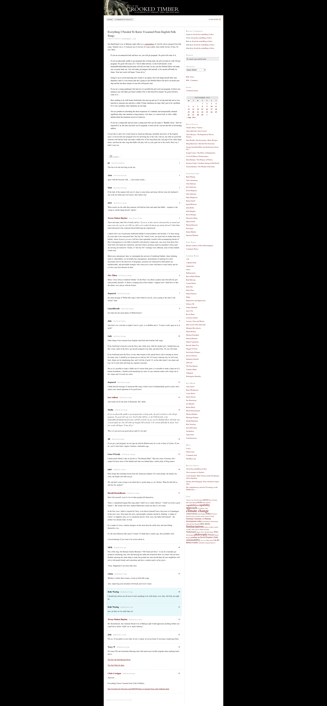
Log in (188, 448)
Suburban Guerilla (192, 359)
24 (179, 647)
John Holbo (190, 208)
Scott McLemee (191, 428)
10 (179, 336)
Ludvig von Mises (209, 527)
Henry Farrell (190, 201)
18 (179, 547)
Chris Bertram (191, 184)
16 (179, 469)
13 (179, 410)
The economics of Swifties (195, 472)
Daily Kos (189, 287)
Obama (198, 532)
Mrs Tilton (112, 275)
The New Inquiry (192, 366)
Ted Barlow (190, 431)
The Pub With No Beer (116, 665)
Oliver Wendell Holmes (207, 532)
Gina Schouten (191, 194)
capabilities (192, 505)
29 (202, 114)
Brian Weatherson (192, 390)
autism (205, 499)
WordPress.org (191, 458)
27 (193, 114)
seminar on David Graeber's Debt (204, 537)
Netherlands (191, 531)
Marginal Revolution (193, 328)
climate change (197, 510)
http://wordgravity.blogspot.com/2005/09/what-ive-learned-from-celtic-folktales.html (138, 689)
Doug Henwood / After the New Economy (200, 143)
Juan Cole (189, 311)
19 (179, 574)
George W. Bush (209, 516)
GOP (203, 519)
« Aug (189, 117)
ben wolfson (113, 397)
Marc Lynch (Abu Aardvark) (196, 324)
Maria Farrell (190, 221)
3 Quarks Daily (191, 262)
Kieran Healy (190, 407)
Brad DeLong (190, 280)
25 (179, 673)
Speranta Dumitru (192, 235)
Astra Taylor (190, 386)
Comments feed (191, 455)
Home (110, 19)
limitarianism (195, 526)
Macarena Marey (192, 218)
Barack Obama (213, 500)
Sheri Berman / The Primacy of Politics (199, 160)
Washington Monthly (193, 376)
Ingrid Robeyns (191, 204)
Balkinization (191, 273)
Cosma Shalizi (191, 283)
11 (179, 382)
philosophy (201, 534)
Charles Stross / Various (194, 127)
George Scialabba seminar (197, 516)
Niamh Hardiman (192, 421)
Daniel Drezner (191, 293)
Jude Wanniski (196, 524)
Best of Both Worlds (193, 276)
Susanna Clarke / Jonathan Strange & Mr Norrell (202, 163)
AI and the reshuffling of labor (203, 34)
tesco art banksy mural (207, 540)
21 (179, 607)
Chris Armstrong (191, 180)
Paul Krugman (190, 535)
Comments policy (124, 19)
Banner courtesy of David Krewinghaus (199, 245)
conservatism (191, 513)
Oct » (194, 117)
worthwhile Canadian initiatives (206, 543)
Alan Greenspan (198, 500)
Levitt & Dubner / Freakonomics (197, 156)
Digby (188, 297)
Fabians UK (190, 304)
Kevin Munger (191, 214)
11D (187, 259)
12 (179, 397)
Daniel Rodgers (201, 514)
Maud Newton (191, 331)
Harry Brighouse (191, 197)
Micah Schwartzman (193, 410)
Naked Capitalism (192, 342)
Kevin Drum (190, 314)
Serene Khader (191, 232)
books (199, 502)
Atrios (188, 269)
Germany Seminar (193, 518)
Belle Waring (190, 177)
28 (198, 114)
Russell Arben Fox (192, 345)
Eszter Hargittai (191, 190)
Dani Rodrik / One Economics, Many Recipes (202, 140)
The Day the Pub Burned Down (119, 659)
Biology (195, 502)
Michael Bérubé (191, 414)
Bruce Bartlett (207, 502)
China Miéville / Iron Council (196, 131)
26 (189, 114)
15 (179, 454)
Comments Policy (192, 249)
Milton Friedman (204, 529)
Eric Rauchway (191, 400)
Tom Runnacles (191, 438)
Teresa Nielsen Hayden (117, 217)
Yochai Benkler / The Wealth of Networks (200, 166)
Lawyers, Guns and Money (195, 321)
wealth (195, 542)
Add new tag (189, 500)
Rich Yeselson (191, 424)
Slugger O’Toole (191, 349)
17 (179, 493)
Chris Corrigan (114, 673)
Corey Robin (190, 393)
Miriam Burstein (191, 338)
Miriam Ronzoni (192, 225)
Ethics (209, 513)
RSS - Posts (190, 77)
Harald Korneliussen (117, 492)
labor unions (205, 523)
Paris (216, 531)
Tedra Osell (190, 434)
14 (179, 439)
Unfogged (189, 373)
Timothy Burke (191, 369)
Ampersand (190, 266)
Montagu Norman (192, 417)
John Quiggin (191, 211)
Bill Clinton (189, 502)
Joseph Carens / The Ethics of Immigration (200, 153)
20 (179, 592)
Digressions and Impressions (196, 300)
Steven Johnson (191, 355)
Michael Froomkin (192, 335)
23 (179, 634)
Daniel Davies (191, 397)
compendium (149, 44)
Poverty (211, 534)
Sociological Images (193, 352)
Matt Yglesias (196, 529)
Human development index (198, 520)
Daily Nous (190, 290)
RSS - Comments (192, 80)
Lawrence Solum (192, 318)
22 (179, 619)
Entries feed (190, 452)
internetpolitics (206, 521)
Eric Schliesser (191, 187)
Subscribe (214, 19)
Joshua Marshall (191, 307)
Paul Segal (189, 228)
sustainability (193, 539)
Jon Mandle (190, 404)
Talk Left (189, 362)
